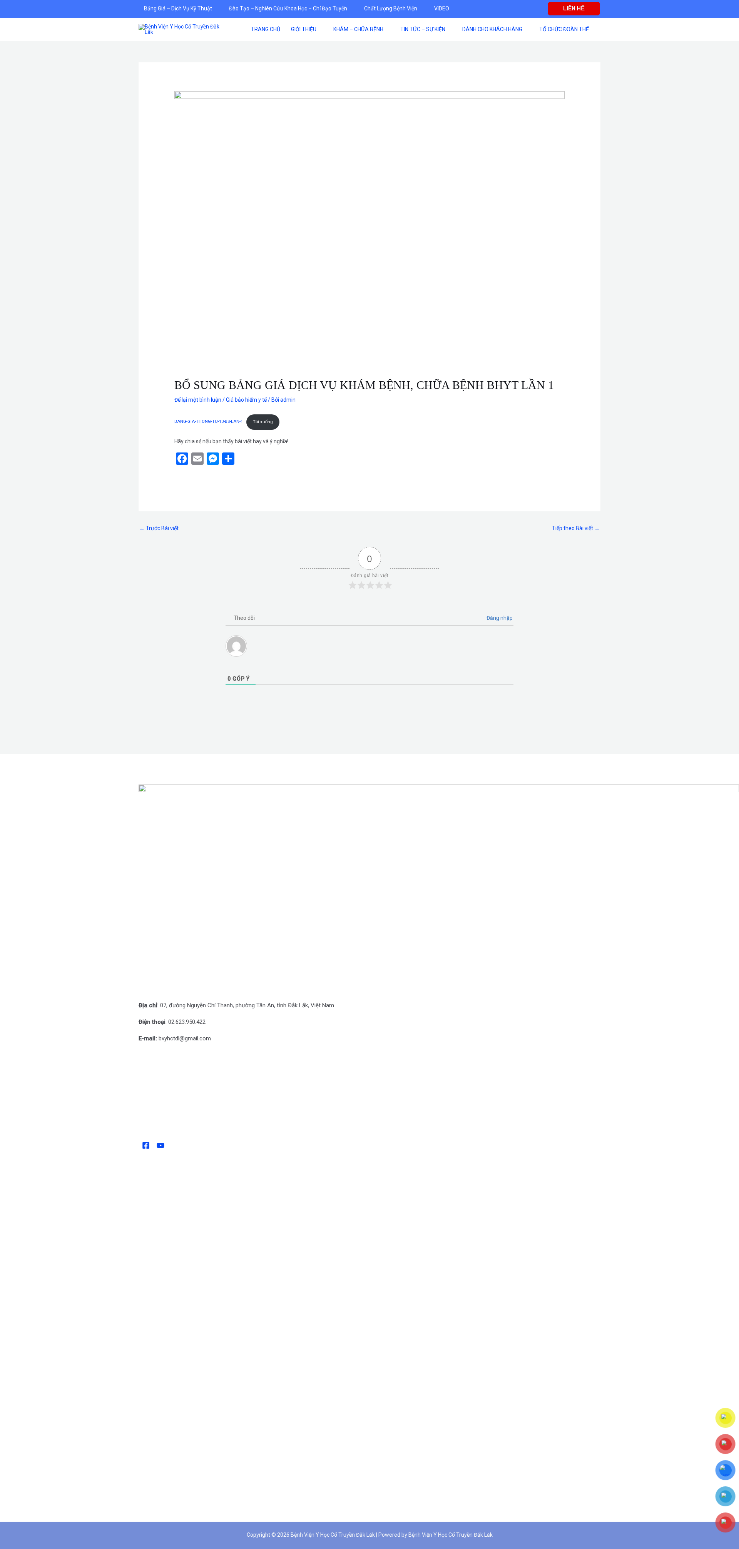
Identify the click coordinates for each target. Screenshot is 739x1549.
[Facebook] (146, 1145)
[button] (573, 9)
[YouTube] (160, 1145)
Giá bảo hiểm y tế (246, 400)
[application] (215, 8)
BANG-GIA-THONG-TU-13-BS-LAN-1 (208, 421)
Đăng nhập (499, 618)
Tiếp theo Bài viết (576, 528)
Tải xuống (263, 421)
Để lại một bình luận (197, 400)
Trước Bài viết (159, 528)
